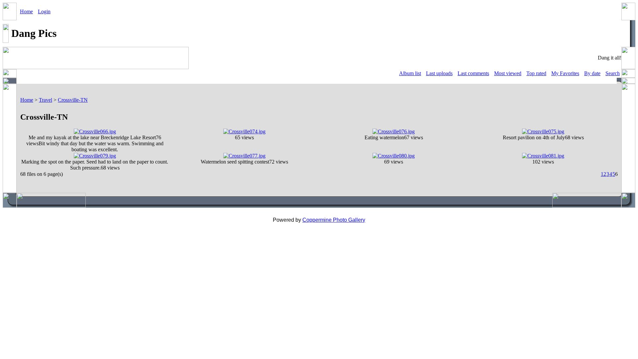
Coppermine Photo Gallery (333, 220)
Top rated (536, 73)
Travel (45, 100)
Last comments (473, 73)
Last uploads (439, 73)
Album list (410, 73)
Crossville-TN (73, 100)
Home (26, 11)
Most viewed (507, 73)
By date (592, 73)
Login (44, 11)
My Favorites (565, 73)
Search (612, 73)
